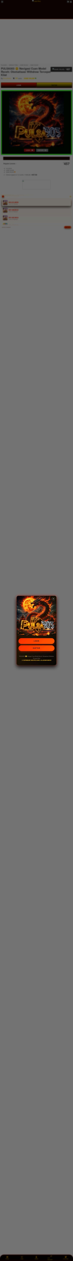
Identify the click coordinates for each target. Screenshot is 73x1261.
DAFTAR (36, 648)
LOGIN (36, 641)
